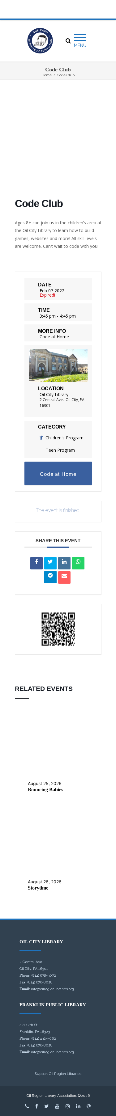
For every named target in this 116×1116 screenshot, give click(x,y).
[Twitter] (46, 1106)
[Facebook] (36, 1106)
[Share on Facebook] (36, 563)
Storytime (38, 887)
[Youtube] (57, 1106)
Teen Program (60, 450)
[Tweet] (50, 563)
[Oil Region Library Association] (40, 40)
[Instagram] (67, 1106)
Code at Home (54, 337)
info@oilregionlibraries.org (52, 989)
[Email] (64, 577)
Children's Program (64, 438)
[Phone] (27, 1106)
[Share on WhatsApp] (78, 563)
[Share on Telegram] (50, 577)
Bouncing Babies (45, 789)
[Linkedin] (64, 563)
